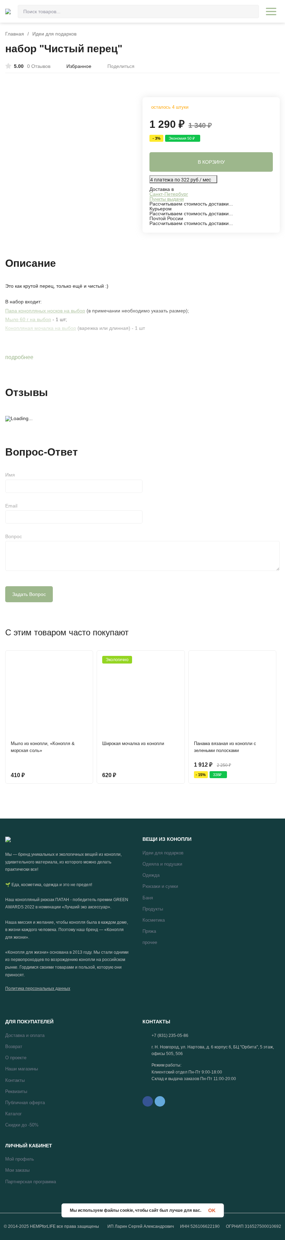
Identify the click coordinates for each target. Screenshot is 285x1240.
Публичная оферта (25, 1102)
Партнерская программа (30, 1181)
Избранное (78, 66)
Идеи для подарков (54, 33)
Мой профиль (19, 1159)
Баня (147, 897)
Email (11, 506)
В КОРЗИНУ (211, 162)
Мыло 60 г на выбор (28, 319)
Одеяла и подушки (162, 864)
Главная (14, 33)
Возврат (13, 1046)
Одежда (151, 875)
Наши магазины (21, 1068)
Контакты (15, 1080)
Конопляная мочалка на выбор (40, 328)
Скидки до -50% (22, 1124)
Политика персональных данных (37, 988)
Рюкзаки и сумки (160, 886)
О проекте (15, 1057)
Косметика (153, 920)
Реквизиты (16, 1091)
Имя (10, 475)
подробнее (20, 357)
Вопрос (13, 536)
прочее (149, 942)
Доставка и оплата (24, 1035)
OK (211, 1210)
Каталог (13, 1113)
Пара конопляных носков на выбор (45, 310)
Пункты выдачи (166, 199)
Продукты (152, 909)
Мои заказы (17, 1170)
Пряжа (149, 931)
